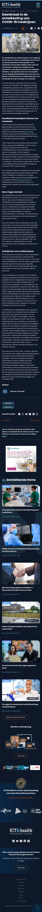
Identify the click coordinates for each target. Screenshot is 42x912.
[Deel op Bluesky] (39, 28)
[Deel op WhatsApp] (37, 414)
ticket (4, 436)
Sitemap (21, 895)
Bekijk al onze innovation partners (21, 798)
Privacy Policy (21, 888)
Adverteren (21, 882)
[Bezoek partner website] (14, 811)
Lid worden (21, 756)
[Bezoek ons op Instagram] (28, 841)
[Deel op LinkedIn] (34, 414)
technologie (23, 180)
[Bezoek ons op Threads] (13, 841)
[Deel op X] (35, 28)
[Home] (2, 11)
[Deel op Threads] (31, 28)
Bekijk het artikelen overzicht (15, 717)
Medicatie (8, 407)
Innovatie (12, 11)
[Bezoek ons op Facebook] (21, 841)
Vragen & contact (21, 879)
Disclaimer (21, 892)
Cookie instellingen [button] (21, 901)
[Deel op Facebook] (30, 414)
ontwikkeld (29, 132)
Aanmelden (21, 868)
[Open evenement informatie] (37, 907)
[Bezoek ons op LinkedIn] (25, 841)
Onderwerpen (21, 885)
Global (21, 898)
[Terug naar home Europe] (11, 5)
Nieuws (7, 11)
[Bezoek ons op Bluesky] (17, 841)
